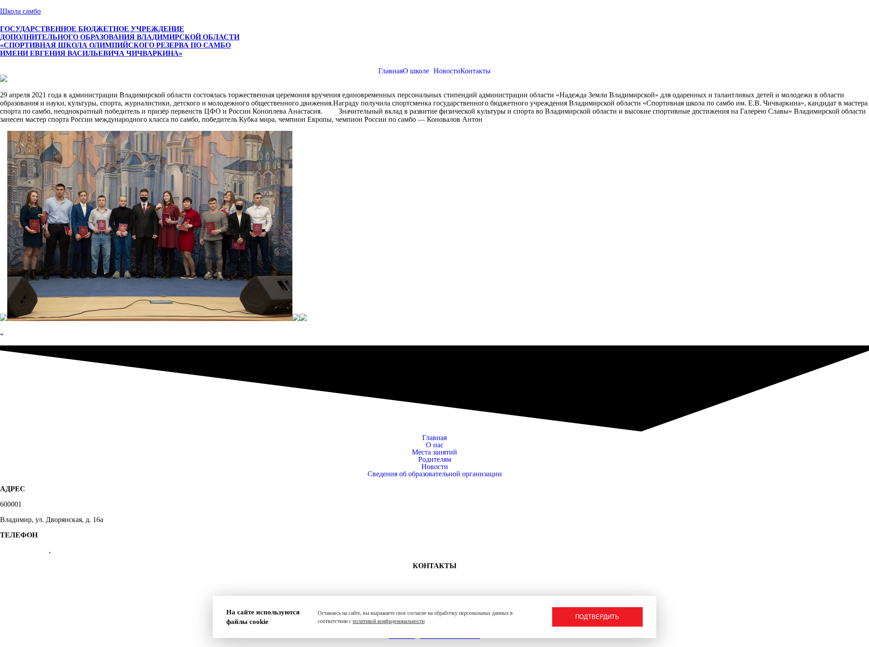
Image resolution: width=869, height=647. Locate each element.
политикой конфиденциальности (389, 621)
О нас (435, 445)
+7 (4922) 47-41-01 (434, 581)
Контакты (475, 71)
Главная (390, 71)
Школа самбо (20, 11)
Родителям (434, 459)
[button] (418, 71)
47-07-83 (66, 550)
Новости (447, 71)
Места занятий (434, 452)
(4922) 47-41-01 (24, 550)
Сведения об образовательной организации (435, 474)
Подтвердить (597, 616)
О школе (416, 71)
